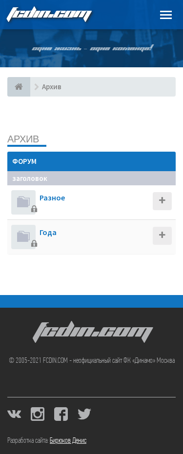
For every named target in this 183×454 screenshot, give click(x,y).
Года (48, 232)
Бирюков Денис (68, 441)
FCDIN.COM (48, 14)
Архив (23, 138)
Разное (52, 197)
